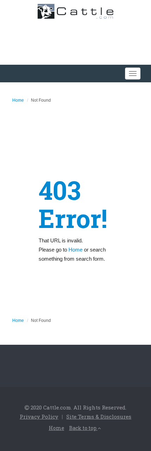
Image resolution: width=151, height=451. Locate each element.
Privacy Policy (39, 416)
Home (18, 100)
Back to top (83, 428)
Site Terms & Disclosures (98, 416)
